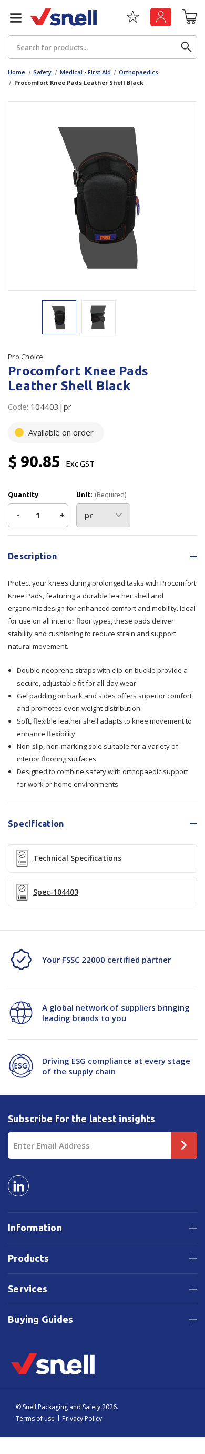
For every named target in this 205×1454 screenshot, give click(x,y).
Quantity (23, 494)
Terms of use (35, 1418)
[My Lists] (133, 20)
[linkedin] (18, 1185)
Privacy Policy (82, 1418)
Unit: (101, 494)
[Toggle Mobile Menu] (11, 17)
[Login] (160, 17)
